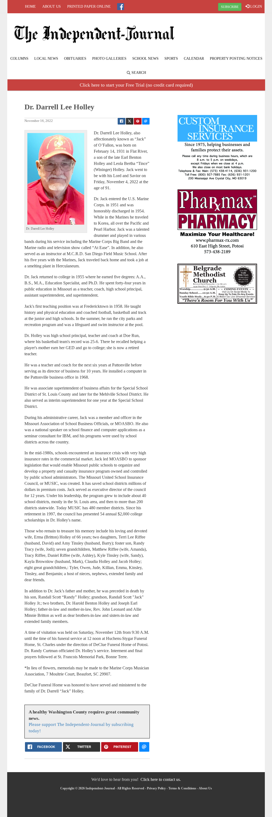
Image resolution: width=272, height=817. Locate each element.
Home (30, 6)
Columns (19, 59)
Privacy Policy (156, 788)
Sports (171, 59)
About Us (51, 6)
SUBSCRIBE (230, 7)
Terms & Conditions (182, 788)
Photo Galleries (109, 59)
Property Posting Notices (236, 59)
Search (138, 73)
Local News (46, 59)
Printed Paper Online (89, 6)
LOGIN (255, 6)
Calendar (194, 59)
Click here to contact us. (161, 779)
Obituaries (75, 59)
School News (145, 59)
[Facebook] (120, 6)
